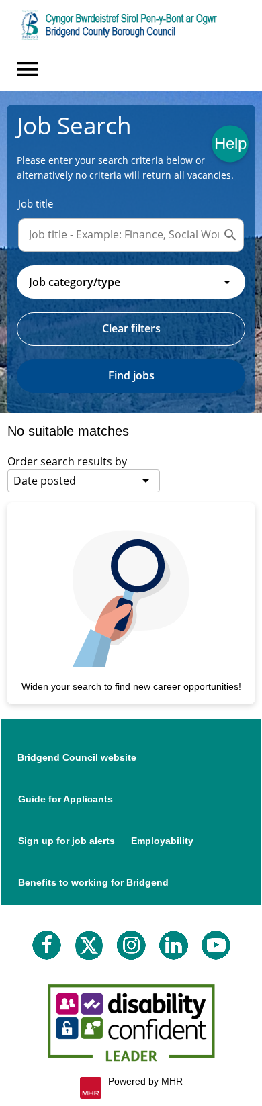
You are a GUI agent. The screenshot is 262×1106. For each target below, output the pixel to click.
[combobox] (131, 282)
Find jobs (131, 375)
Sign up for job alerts (66, 840)
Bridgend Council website (76, 757)
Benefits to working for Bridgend (93, 882)
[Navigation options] (27, 69)
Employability (162, 840)
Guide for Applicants (65, 799)
